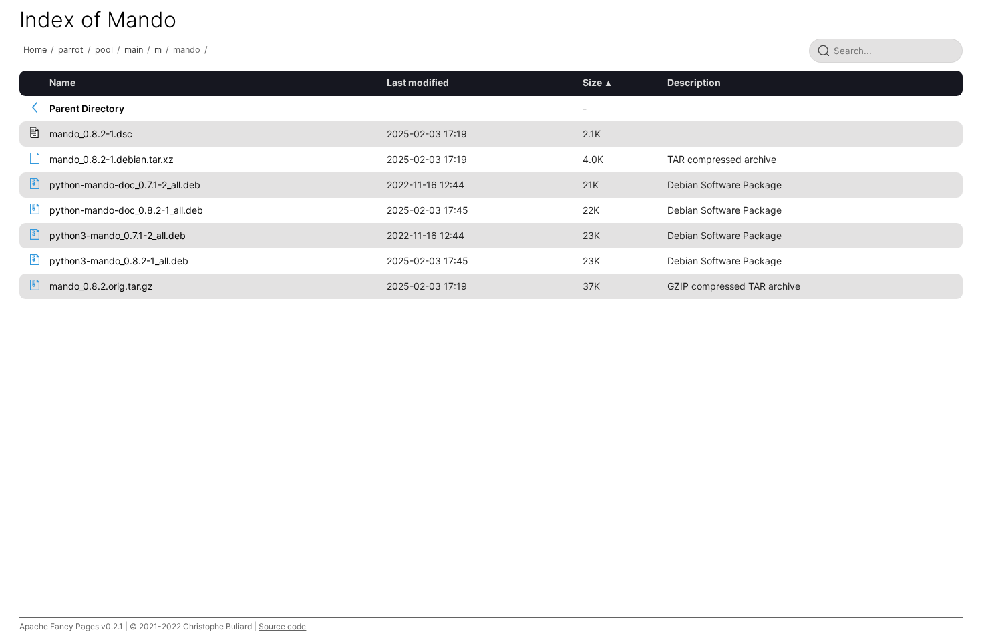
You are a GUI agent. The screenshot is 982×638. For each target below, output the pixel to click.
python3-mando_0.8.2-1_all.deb (118, 260)
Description (694, 82)
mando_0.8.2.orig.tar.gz (101, 286)
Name (62, 82)
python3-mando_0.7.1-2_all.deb (117, 235)
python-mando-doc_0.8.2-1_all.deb (126, 210)
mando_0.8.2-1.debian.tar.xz (111, 159)
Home (35, 50)
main (133, 50)
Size (592, 82)
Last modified (418, 82)
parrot (71, 50)
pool (104, 50)
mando (186, 50)
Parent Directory (86, 108)
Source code (282, 626)
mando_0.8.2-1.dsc (90, 133)
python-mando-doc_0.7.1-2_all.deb (124, 184)
